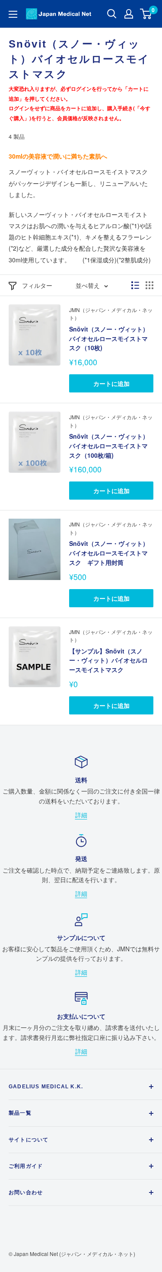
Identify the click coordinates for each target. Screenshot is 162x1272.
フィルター (37, 285)
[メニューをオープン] (13, 14)
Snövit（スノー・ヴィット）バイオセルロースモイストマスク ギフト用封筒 (109, 552)
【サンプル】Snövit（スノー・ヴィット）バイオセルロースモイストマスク (108, 660)
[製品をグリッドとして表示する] (149, 285)
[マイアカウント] (128, 14)
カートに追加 (111, 383)
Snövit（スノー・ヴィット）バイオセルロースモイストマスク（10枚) (109, 338)
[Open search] (112, 14)
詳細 (81, 814)
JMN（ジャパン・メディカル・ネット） (110, 314)
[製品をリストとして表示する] (135, 285)
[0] (146, 14)
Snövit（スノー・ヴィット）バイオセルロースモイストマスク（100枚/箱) (109, 445)
